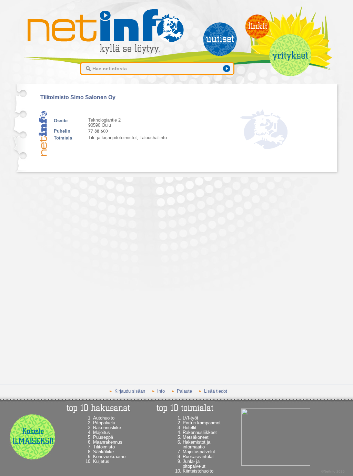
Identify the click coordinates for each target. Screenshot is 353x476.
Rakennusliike (107, 427)
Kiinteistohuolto (198, 471)
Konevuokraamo (109, 456)
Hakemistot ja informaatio (196, 444)
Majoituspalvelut (199, 451)
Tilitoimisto (104, 446)
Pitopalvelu (104, 422)
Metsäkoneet (196, 437)
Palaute (184, 391)
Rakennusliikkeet (200, 432)
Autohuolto (103, 418)
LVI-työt (190, 418)
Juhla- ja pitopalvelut (194, 464)
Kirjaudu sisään (129, 391)
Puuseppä (103, 437)
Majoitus (101, 432)
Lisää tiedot (215, 391)
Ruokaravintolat (198, 456)
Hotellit (189, 427)
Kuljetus (101, 461)
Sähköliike (103, 451)
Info (161, 391)
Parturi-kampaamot (202, 422)
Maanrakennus (107, 442)
